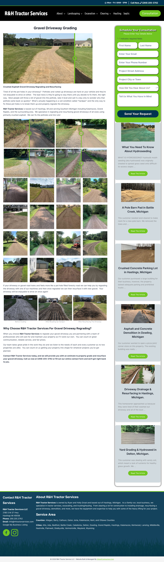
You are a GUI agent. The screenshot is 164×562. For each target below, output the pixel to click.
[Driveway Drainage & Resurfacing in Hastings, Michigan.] (138, 383)
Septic (126, 13)
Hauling (117, 13)
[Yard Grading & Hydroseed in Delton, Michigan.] (138, 443)
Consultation (150, 13)
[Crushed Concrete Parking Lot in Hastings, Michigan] (138, 262)
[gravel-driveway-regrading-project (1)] (20, 307)
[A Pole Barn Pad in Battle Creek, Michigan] (138, 201)
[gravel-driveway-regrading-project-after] (90, 307)
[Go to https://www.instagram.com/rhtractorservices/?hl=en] (14, 533)
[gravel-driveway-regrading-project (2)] (55, 307)
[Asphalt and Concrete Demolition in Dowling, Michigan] (138, 322)
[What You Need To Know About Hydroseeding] (138, 141)
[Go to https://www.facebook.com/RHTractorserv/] (6, 533)
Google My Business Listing (15, 525)
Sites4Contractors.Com (105, 559)
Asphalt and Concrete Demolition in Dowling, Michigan (138, 332)
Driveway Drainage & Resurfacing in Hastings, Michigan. (138, 393)
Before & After (93, 28)
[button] (138, 173)
